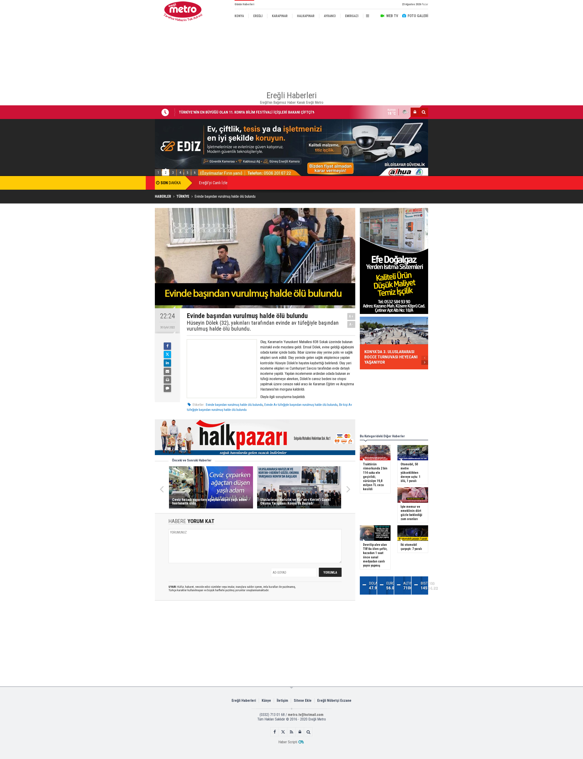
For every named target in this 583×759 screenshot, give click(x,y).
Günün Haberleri (244, 4)
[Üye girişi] (415, 112)
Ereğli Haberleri (244, 700)
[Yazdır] (167, 379)
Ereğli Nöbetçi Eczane (334, 700)
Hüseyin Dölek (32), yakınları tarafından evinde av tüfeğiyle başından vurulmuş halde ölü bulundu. (263, 326)
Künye (266, 700)
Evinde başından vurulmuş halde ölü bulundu (234, 405)
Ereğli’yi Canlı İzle (213, 182)
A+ (351, 316)
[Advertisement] (132, 105)
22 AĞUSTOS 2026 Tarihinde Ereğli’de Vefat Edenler (220, 114)
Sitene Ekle (303, 700)
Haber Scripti (287, 742)
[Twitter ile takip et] (283, 732)
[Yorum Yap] (167, 388)
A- (351, 324)
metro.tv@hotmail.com (305, 714)
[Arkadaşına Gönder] (167, 371)
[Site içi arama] (423, 112)
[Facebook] (167, 346)
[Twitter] (167, 354)
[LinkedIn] (167, 363)
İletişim (282, 700)
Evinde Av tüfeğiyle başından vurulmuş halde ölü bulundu (301, 405)
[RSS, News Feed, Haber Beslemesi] (291, 732)
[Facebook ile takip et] (275, 732)
